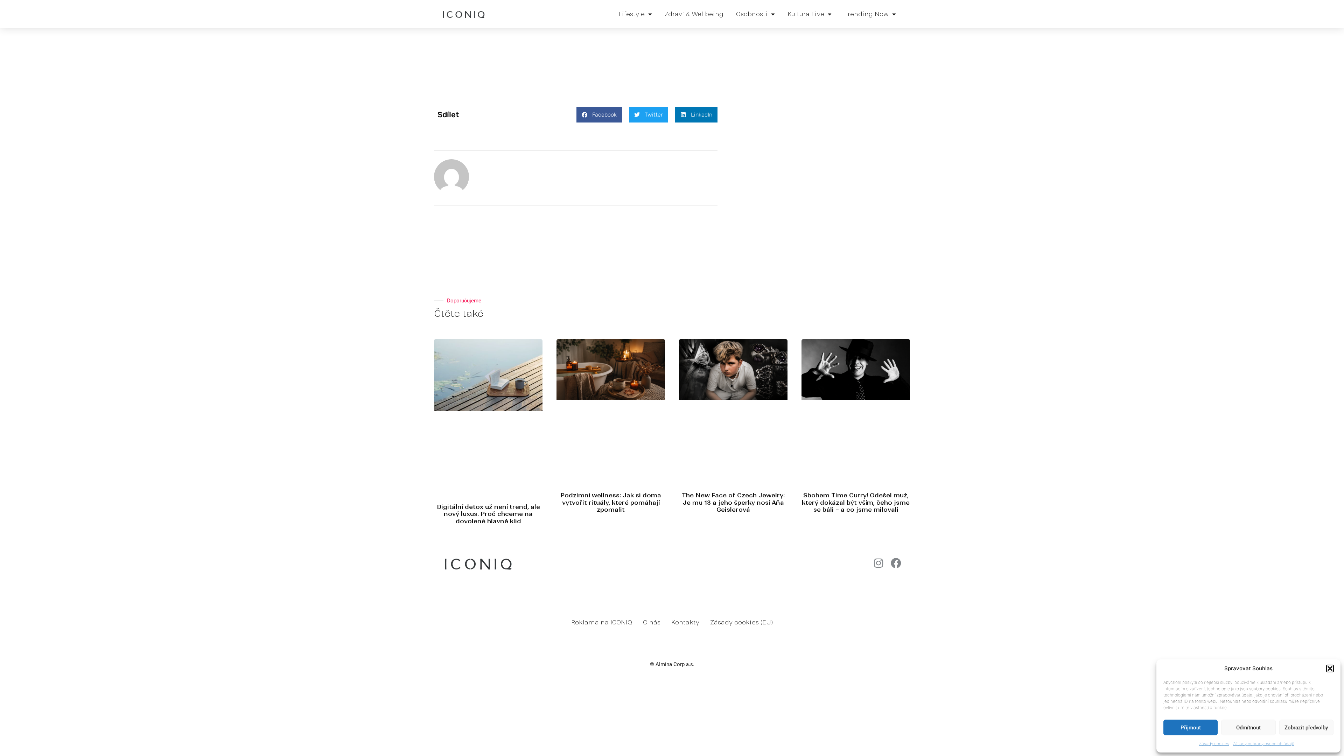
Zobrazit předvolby (1306, 727)
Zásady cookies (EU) (741, 622)
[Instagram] (878, 563)
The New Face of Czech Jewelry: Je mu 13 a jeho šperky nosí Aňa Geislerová (733, 502)
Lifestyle (631, 14)
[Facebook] (896, 563)
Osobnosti (752, 14)
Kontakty (685, 622)
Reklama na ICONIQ (601, 622)
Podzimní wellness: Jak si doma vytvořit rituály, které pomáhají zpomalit (610, 502)
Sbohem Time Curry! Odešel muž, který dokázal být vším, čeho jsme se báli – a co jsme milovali (856, 502)
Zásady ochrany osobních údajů (1263, 743)
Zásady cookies (1214, 743)
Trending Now (866, 14)
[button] (1330, 668)
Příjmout (1191, 727)
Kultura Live (806, 14)
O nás (651, 622)
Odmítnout (1248, 727)
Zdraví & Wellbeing (694, 14)
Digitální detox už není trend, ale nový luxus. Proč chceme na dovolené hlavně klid (488, 514)
